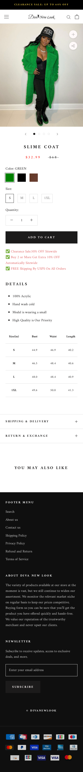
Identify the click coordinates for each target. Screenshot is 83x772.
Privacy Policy (15, 543)
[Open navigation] (6, 17)
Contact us (13, 528)
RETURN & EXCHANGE (27, 436)
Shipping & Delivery (27, 421)
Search (10, 512)
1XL (47, 198)
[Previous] (25, 134)
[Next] (57, 134)
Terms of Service (17, 559)
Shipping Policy (16, 536)
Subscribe (23, 687)
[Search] (69, 17)
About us (12, 520)
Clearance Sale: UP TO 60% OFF (41, 5)
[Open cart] (77, 16)
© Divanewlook (41, 710)
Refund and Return (19, 551)
